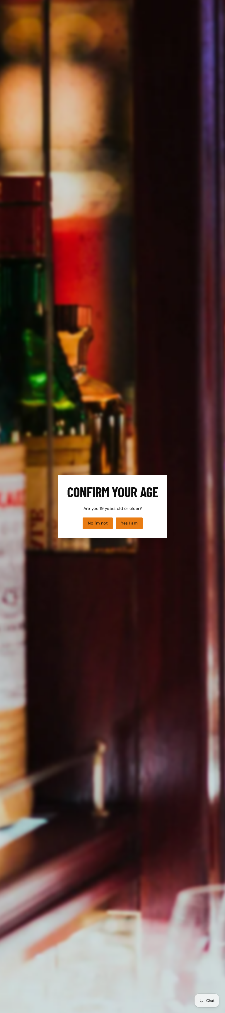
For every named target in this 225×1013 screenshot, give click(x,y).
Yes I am (129, 522)
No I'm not (98, 522)
